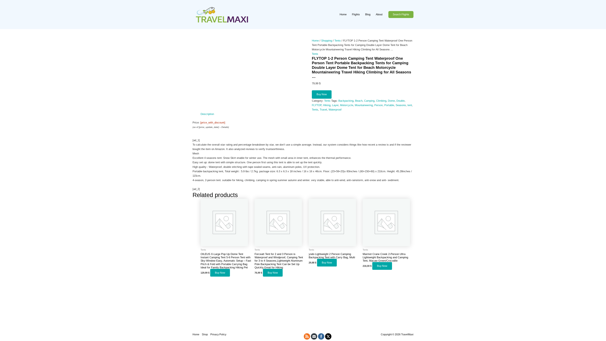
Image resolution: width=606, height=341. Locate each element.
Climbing (381, 100)
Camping (369, 100)
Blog (367, 14)
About (379, 14)
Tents (337, 40)
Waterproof (335, 109)
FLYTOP (316, 105)
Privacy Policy (218, 334)
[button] (400, 14)
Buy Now (322, 94)
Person (378, 105)
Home (343, 14)
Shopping (326, 40)
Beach (358, 100)
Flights (356, 14)
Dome (391, 100)
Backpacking (346, 100)
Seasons (401, 105)
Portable (389, 105)
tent (409, 105)
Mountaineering (364, 105)
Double (400, 100)
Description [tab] (207, 114)
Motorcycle (346, 105)
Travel (323, 109)
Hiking (326, 105)
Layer (335, 105)
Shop (205, 334)
